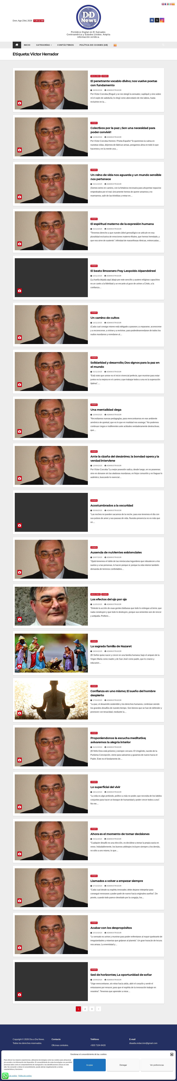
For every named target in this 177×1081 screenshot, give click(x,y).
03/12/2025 (98, 184)
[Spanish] (115, 45)
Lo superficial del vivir (105, 787)
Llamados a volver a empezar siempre (116, 881)
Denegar (123, 1065)
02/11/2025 (98, 372)
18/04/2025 (98, 651)
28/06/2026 (98, 90)
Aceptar (89, 1065)
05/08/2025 (98, 510)
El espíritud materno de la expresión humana (122, 224)
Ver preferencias (157, 1065)
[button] (172, 1054)
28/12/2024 (98, 792)
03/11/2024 (98, 839)
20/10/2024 (98, 933)
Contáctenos (65, 45)
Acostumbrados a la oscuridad (111, 505)
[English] (163, 4)
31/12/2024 (98, 747)
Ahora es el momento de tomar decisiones (119, 834)
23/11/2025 (98, 276)
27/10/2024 (98, 886)
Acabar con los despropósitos (111, 928)
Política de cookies (10, 1076)
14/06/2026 (98, 137)
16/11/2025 (98, 323)
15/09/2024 (98, 980)
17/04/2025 (98, 700)
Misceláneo (95, 76)
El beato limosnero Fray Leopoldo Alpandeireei (123, 271)
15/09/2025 (98, 415)
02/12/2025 (98, 229)
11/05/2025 (98, 604)
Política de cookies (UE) (94, 45)
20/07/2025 (98, 557)
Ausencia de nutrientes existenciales (115, 552)
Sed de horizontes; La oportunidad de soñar (121, 975)
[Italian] (170, 4)
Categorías (43, 45)
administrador (114, 90)
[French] (166, 4)
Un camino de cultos (104, 318)
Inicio (27, 45)
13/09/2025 (98, 466)
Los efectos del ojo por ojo (108, 599)
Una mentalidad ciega (105, 409)
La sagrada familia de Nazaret (111, 646)
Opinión (105, 76)
